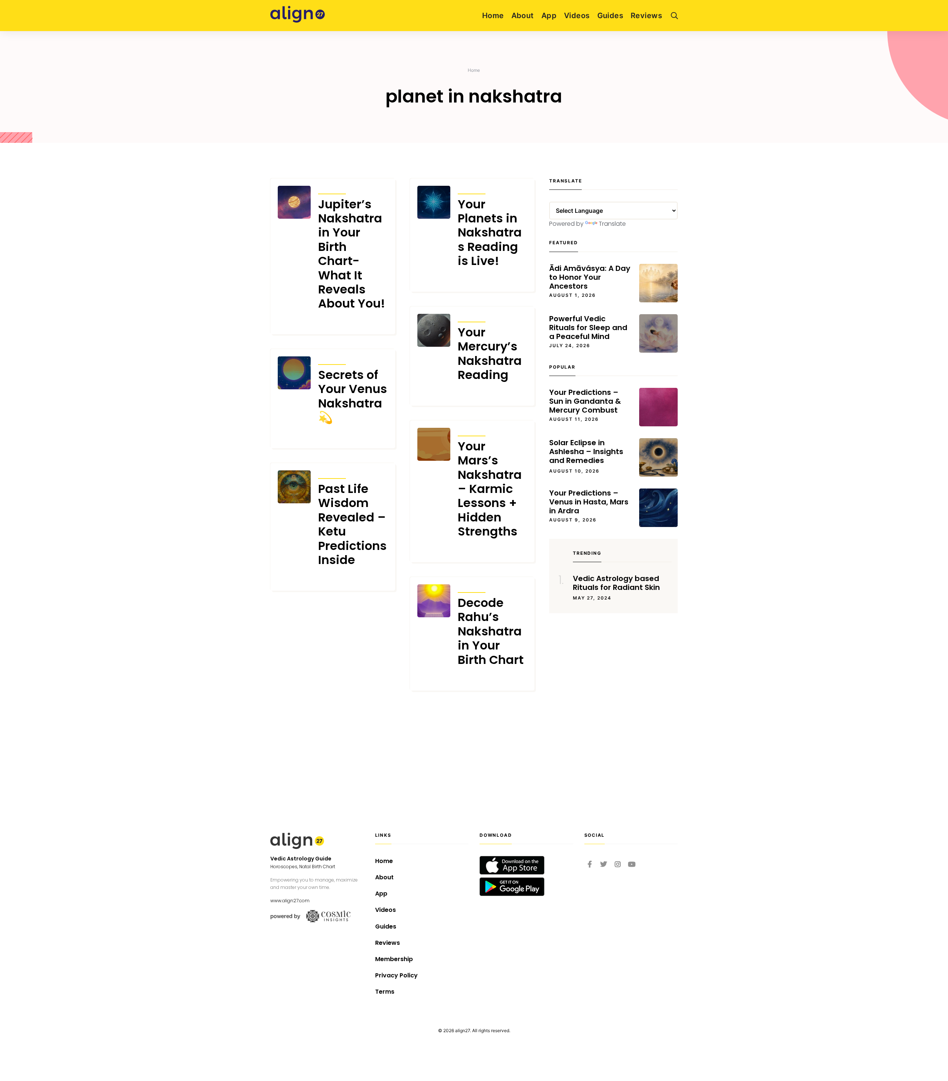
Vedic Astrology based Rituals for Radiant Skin (616, 583)
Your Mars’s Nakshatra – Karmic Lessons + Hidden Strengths (490, 489)
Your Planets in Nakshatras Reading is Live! (490, 232)
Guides (610, 15)
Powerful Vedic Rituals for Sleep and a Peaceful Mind (588, 327)
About (522, 15)
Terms (384, 991)
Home (493, 15)
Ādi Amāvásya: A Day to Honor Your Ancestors (589, 277)
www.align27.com (290, 900)
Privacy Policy (396, 975)
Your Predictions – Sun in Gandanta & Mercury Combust (585, 401)
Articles (332, 189)
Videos (577, 15)
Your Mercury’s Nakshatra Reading (490, 353)
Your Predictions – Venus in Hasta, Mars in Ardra (588, 502)
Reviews (646, 15)
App (549, 15)
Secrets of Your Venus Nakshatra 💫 (352, 396)
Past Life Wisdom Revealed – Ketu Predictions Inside (352, 524)
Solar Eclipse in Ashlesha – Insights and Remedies (586, 451)
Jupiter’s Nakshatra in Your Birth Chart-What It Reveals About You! (351, 254)
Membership (394, 959)
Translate (612, 223)
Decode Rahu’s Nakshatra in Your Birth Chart (491, 631)
